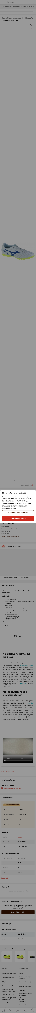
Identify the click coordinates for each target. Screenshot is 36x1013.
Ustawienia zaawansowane (18, 512)
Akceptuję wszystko (18, 518)
